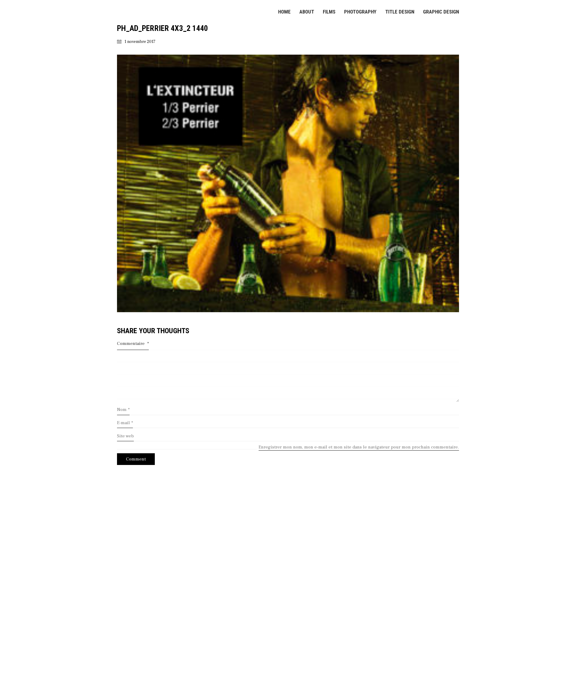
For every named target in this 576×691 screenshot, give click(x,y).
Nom (123, 409)
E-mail (125, 423)
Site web (125, 436)
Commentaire (133, 343)
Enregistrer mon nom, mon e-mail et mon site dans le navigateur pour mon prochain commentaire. (359, 447)
